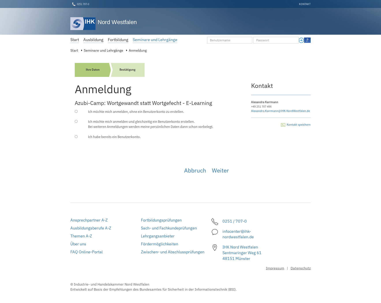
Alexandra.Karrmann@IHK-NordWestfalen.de (280, 111)
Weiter (220, 170)
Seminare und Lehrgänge (103, 50)
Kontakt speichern (298, 125)
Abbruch (195, 170)
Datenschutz (301, 268)
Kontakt (305, 4)
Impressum (275, 268)
